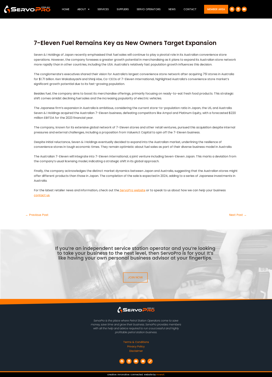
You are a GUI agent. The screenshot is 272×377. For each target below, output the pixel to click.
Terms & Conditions (136, 342)
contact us (42, 195)
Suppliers (123, 9)
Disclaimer (136, 351)
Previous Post (36, 214)
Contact (190, 9)
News (172, 9)
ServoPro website (132, 190)
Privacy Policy (136, 346)
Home (65, 9)
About (81, 9)
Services (103, 9)
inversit (160, 374)
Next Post (238, 214)
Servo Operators (149, 9)
